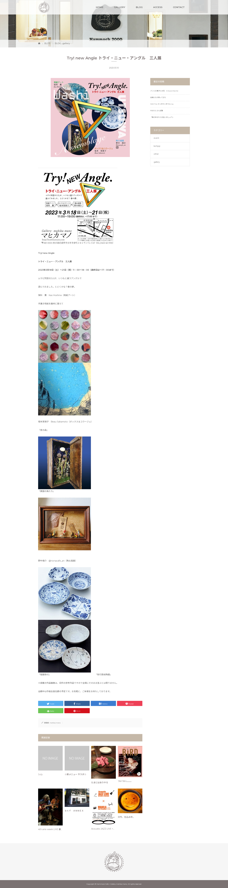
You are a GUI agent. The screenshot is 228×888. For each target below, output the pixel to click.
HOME (99, 7)
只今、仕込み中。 (126, 817)
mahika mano (55, 723)
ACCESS (157, 7)
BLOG (139, 7)
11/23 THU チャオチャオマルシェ (162, 104)
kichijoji (157, 146)
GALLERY (119, 7)
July (40, 774)
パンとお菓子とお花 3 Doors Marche (164, 91)
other (156, 154)
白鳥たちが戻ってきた (158, 97)
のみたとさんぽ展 (156, 111)
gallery (157, 162)
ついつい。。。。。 (125, 781)
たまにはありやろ (99, 782)
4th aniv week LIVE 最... (50, 829)
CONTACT (179, 7)
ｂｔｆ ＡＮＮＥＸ (74, 810)
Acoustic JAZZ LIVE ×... (102, 829)
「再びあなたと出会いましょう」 (162, 117)
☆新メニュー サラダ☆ (75, 774)
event (156, 138)
